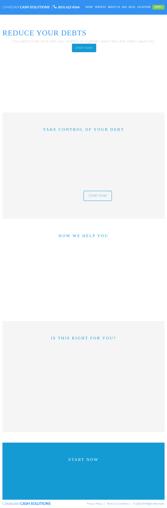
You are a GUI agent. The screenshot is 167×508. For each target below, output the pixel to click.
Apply (158, 7)
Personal (43, 475)
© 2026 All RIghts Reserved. (149, 503)
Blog (132, 7)
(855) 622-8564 (69, 7)
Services (100, 7)
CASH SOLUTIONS (26, 7)
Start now (98, 195)
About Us (114, 7)
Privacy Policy (95, 503)
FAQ (124, 7)
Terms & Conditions (118, 503)
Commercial (83, 481)
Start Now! (84, 48)
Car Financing (128, 475)
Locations (144, 7)
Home (89, 7)
